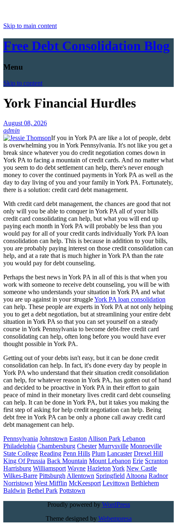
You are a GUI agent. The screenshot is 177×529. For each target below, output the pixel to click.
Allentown (80, 475)
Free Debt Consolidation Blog (86, 45)
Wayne (77, 468)
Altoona (136, 475)
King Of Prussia (24, 460)
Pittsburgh (52, 475)
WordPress (116, 504)
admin (11, 130)
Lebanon (133, 438)
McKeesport (85, 483)
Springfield (110, 475)
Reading (50, 453)
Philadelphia (19, 445)
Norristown (18, 483)
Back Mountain (67, 460)
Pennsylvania (20, 438)
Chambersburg (56, 445)
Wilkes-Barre (20, 475)
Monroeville (146, 445)
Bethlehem (145, 483)
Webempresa (115, 518)
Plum (98, 453)
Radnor (158, 475)
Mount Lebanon (110, 460)
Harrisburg (17, 468)
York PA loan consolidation (129, 299)
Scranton (156, 460)
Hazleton (99, 468)
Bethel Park (42, 490)
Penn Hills (76, 453)
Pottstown (72, 490)
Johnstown (54, 438)
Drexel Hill (148, 453)
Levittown (115, 483)
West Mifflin (51, 483)
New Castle (141, 468)
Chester (87, 445)
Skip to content (22, 83)
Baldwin (14, 490)
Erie (138, 460)
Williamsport (49, 468)
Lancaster (119, 453)
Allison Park (104, 438)
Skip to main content (30, 25)
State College (20, 453)
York (118, 468)
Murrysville (113, 445)
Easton (78, 438)
